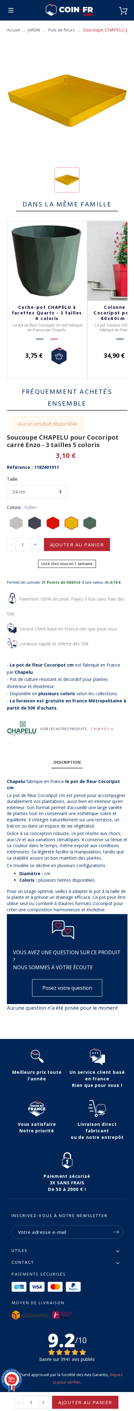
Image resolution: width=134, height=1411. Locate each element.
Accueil (13, 30)
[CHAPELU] (22, 729)
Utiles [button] (20, 1251)
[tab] (67, 763)
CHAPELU (102, 728)
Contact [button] (23, 1263)
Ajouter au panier (77, 544)
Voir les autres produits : (64, 728)
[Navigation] (11, 10)
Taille (12, 479)
